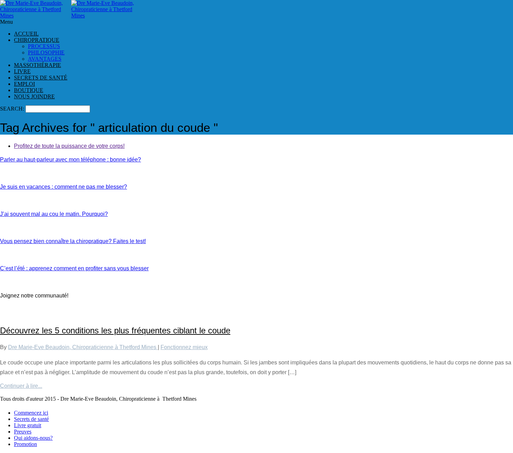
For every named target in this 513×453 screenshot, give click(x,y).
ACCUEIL (26, 34)
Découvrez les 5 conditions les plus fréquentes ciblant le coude (115, 330)
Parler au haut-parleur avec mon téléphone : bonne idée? (70, 160)
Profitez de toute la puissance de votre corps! (69, 146)
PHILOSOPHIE (46, 52)
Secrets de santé (31, 419)
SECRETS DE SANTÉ (40, 78)
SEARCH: (12, 109)
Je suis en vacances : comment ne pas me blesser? (63, 187)
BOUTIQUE (28, 90)
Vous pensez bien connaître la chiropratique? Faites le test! (73, 241)
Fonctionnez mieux (184, 347)
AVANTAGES (44, 59)
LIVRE (22, 71)
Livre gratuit (27, 425)
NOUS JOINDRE (34, 96)
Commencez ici (31, 413)
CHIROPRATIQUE (36, 40)
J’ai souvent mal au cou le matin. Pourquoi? (54, 214)
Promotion (25, 444)
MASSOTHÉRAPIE (37, 65)
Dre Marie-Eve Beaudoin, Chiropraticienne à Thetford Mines (83, 347)
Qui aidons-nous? (33, 438)
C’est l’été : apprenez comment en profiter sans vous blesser (74, 268)
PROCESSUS (44, 46)
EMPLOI (24, 84)
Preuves (22, 432)
